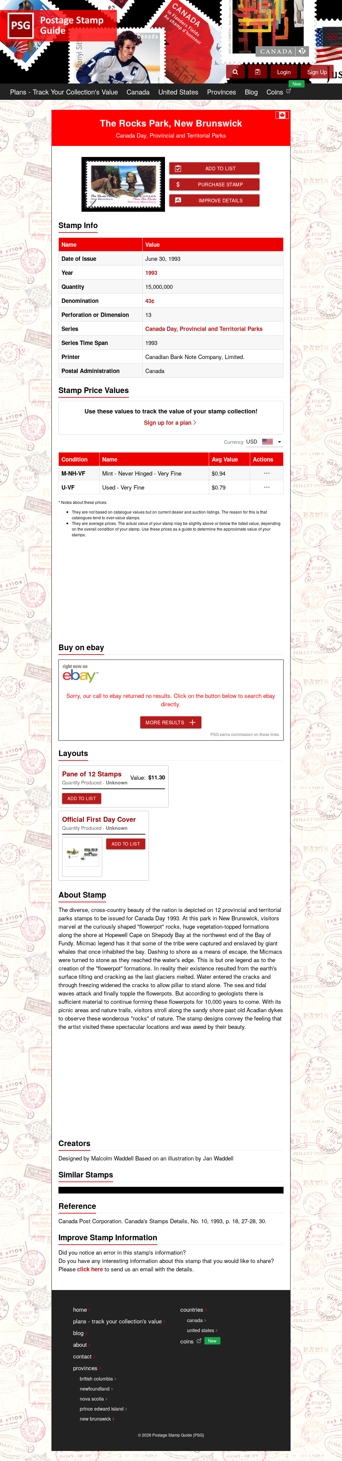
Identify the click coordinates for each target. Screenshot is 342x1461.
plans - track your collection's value (117, 1321)
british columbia (96, 1378)
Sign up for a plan (167, 422)
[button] (267, 473)
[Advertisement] (171, 588)
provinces (85, 1367)
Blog (251, 92)
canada (195, 1320)
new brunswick (95, 1418)
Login (284, 71)
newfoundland (95, 1388)
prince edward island (102, 1408)
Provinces (221, 92)
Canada (138, 92)
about (80, 1344)
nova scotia (92, 1398)
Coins (280, 90)
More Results (165, 722)
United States (178, 92)
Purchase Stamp (220, 184)
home (80, 1309)
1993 (151, 272)
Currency (233, 441)
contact (82, 1356)
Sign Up (317, 71)
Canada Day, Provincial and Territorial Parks (204, 329)
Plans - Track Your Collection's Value (64, 92)
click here (90, 1269)
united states (200, 1330)
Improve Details (221, 200)
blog (78, 1332)
